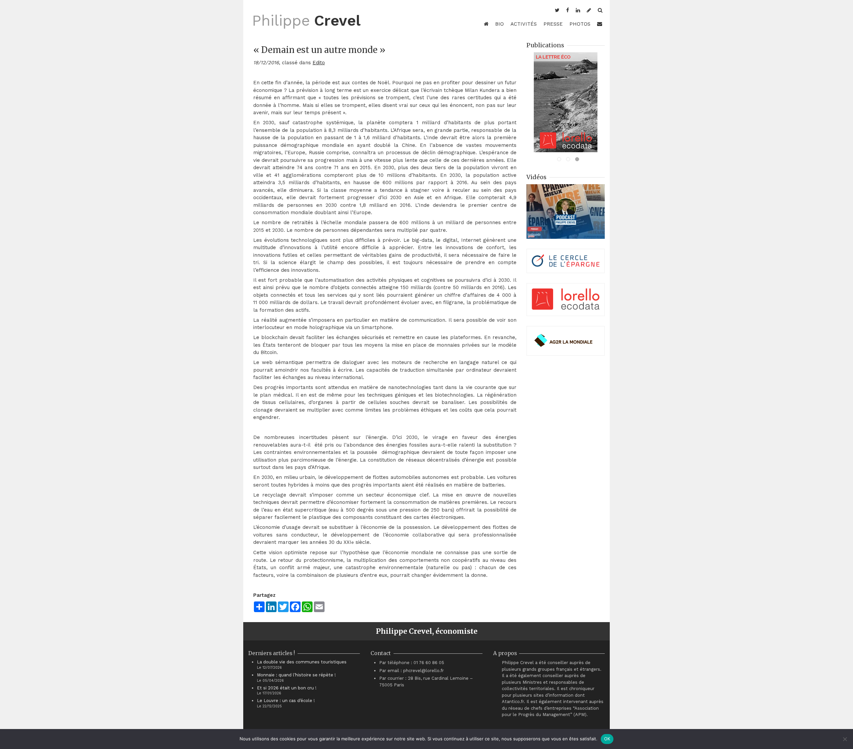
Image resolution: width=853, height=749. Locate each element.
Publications (545, 45)
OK (607, 738)
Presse (553, 24)
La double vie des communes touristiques (302, 661)
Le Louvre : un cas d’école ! (286, 700)
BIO (499, 24)
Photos (579, 24)
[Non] (844, 739)
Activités (523, 24)
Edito (319, 63)
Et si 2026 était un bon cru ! (287, 687)
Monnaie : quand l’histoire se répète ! (296, 674)
